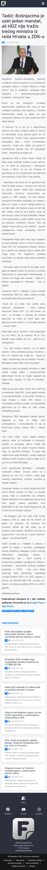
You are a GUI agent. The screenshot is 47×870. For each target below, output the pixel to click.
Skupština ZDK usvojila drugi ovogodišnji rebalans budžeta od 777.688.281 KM (21, 662)
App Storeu (8, 606)
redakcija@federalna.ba (23, 850)
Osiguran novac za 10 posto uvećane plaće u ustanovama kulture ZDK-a (20, 770)
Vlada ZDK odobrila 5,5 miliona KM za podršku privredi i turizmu (22, 688)
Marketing (20, 860)
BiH (3, 42)
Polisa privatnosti (19, 866)
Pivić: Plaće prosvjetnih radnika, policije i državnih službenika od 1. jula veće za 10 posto (22, 743)
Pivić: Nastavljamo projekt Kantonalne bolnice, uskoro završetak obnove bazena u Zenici (22, 634)
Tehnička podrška (15, 863)
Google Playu (37, 602)
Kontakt (32, 866)
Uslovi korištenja (32, 863)
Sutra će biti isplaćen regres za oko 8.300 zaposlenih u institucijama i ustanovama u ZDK (23, 715)
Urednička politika (35, 860)
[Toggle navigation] (43, 4)
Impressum (8, 860)
